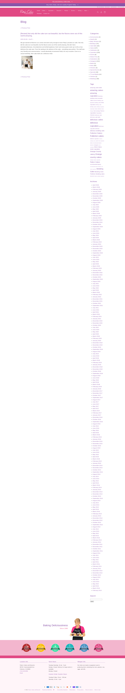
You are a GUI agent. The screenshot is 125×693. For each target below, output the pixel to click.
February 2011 (97, 566)
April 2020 (96, 334)
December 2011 (97, 544)
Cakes (92, 48)
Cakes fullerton (98, 108)
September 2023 (98, 253)
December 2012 (97, 518)
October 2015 (97, 445)
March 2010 (96, 588)
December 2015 (97, 441)
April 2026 (96, 185)
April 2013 (96, 509)
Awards (92, 39)
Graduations (94, 59)
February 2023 (97, 268)
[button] (44, 10)
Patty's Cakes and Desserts (34, 689)
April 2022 (96, 290)
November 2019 (97, 345)
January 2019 (97, 364)
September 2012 (98, 524)
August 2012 (96, 527)
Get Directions (114, 7)
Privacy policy (80, 689)
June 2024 (96, 233)
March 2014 (96, 485)
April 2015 (96, 456)
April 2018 (96, 382)
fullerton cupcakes (94, 138)
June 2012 (96, 531)
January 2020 (97, 340)
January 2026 (97, 191)
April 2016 (96, 432)
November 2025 (97, 196)
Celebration (93, 50)
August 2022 (96, 281)
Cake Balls (93, 46)
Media (92, 63)
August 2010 (96, 577)
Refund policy (72, 689)
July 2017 (96, 402)
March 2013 (96, 511)
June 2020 (96, 329)
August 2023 (96, 255)
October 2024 (97, 224)
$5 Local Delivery (100, 7)
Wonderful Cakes (93, 176)
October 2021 (97, 303)
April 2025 (96, 211)
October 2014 (97, 470)
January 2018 (97, 388)
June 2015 (96, 452)
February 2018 (97, 386)
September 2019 (98, 349)
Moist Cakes (98, 147)
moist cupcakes (95, 149)
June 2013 (96, 505)
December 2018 (97, 367)
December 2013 (97, 491)
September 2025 (98, 200)
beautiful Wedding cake (98, 100)
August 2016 (96, 424)
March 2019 (96, 360)
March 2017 (96, 410)
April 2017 (96, 408)
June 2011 (96, 557)
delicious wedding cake (97, 130)
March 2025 (96, 213)
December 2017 (97, 391)
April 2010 (96, 586)
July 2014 (96, 476)
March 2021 (96, 314)
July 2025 (96, 204)
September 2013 (98, 498)
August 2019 (96, 351)
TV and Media (94, 74)
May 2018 (96, 380)
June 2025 (96, 207)
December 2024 (97, 220)
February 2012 (97, 540)
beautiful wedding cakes (95, 102)
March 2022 (96, 292)
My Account (107, 7)
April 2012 (96, 535)
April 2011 (96, 562)
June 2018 (96, 378)
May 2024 (96, 235)
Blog (23, 21)
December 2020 (97, 321)
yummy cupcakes (100, 176)
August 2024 (96, 229)
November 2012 (97, 520)
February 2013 (97, 513)
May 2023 (96, 261)
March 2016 (96, 434)
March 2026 (96, 187)
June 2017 (96, 404)
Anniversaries (94, 37)
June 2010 (96, 581)
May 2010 (96, 584)
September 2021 (98, 305)
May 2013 (96, 507)
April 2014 (96, 483)
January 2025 (97, 218)
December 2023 (97, 246)
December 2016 (97, 417)
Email (21, 673)
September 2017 (98, 397)
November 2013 (97, 494)
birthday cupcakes (100, 106)
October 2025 (97, 198)
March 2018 (96, 384)
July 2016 (96, 426)
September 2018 (98, 373)
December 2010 (97, 570)
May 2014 (96, 481)
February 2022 (97, 294)
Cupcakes (93, 52)
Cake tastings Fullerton (98, 110)
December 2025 (97, 193)
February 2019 (97, 362)
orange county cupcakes (95, 159)
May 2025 (96, 209)
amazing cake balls (96, 87)
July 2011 (96, 555)
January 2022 (97, 296)
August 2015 (96, 448)
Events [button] (73, 10)
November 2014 (97, 467)
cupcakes (93, 113)
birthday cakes (93, 106)
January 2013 (97, 516)
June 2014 (96, 478)
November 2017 (97, 393)
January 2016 (97, 439)
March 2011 (96, 564)
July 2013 (96, 502)
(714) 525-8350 (121, 7)
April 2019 (96, 358)
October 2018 (97, 371)
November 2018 (97, 369)
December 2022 (97, 272)
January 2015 (97, 463)
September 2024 (98, 226)
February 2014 (97, 487)
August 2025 (96, 202)
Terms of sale (97, 689)
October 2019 (97, 347)
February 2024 (97, 242)
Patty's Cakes (95, 162)
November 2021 (97, 301)
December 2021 (97, 299)
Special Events (94, 70)
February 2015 (97, 461)
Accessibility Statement (62, 689)
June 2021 (96, 310)
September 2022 (98, 279)
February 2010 (97, 590)
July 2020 (96, 327)
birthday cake (98, 104)
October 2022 (97, 277)
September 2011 (98, 551)
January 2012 (97, 542)
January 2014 (97, 489)
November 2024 (97, 222)
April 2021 (96, 312)
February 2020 (97, 338)
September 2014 (98, 472)
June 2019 (96, 356)
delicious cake (98, 115)
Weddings (93, 78)
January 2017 (97, 415)
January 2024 (97, 244)
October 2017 (97, 395)
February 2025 (97, 215)
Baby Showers (94, 41)
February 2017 (97, 413)
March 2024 (96, 240)
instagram (96, 145)
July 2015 (96, 450)
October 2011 (97, 548)
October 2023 (97, 250)
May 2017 (96, 406)
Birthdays (93, 43)
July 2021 (96, 307)
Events (92, 54)
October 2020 (97, 325)
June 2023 (96, 259)
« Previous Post (25, 28)
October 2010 (97, 575)
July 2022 (96, 283)
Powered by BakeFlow (47, 689)
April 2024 (96, 237)
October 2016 (97, 419)
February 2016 (97, 437)
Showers (92, 67)
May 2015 (96, 454)
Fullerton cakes (97, 136)
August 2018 (96, 375)
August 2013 (96, 500)
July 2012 (96, 529)
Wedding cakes (100, 174)
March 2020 (96, 336)
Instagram (93, 61)
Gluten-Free (93, 56)
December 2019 (97, 342)
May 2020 (96, 331)
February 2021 (97, 316)
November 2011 (97, 546)
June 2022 (96, 285)
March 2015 (96, 459)
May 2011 (96, 559)
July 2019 (96, 353)
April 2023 (96, 264)
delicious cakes (96, 120)
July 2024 (96, 231)
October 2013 (97, 496)
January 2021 (97, 318)
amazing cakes (96, 90)
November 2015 (97, 443)
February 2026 (97, 189)
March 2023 (96, 266)
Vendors (92, 76)
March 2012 (96, 537)
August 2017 (96, 399)
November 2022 (97, 275)
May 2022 (96, 288)
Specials (92, 72)
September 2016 (98, 421)
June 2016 (96, 428)
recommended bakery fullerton (95, 166)
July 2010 (96, 579)
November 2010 (97, 573)
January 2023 (97, 270)
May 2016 (96, 430)
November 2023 (97, 248)
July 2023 (96, 257)
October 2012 (97, 522)
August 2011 (96, 553)
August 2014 (96, 474)
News (92, 65)
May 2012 (96, 533)
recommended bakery (95, 164)
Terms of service (89, 689)
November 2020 (97, 323)
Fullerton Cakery (96, 133)
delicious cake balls (95, 117)
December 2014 (97, 465)
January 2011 (97, 568)
